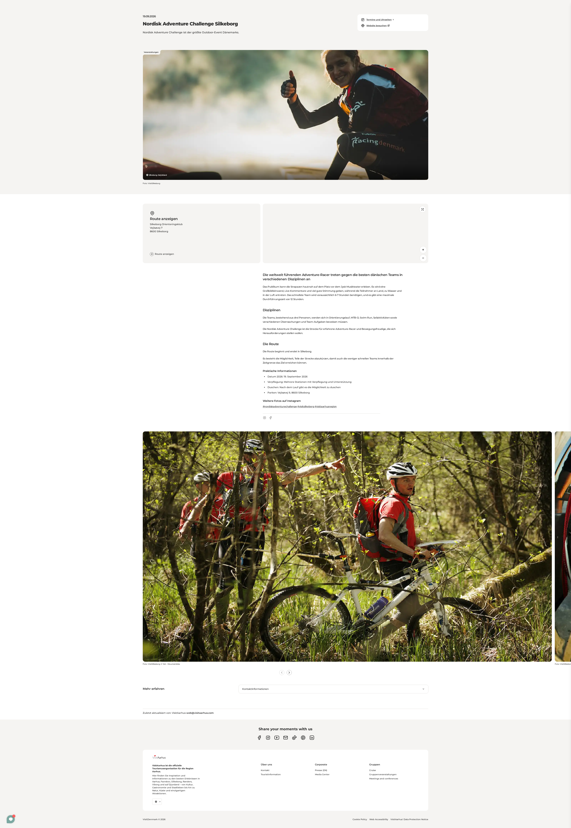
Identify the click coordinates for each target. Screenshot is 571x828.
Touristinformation (271, 774)
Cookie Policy (360, 819)
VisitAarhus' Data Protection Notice (409, 819)
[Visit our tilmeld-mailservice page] (285, 737)
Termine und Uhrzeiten (379, 19)
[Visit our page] (268, 737)
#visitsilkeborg (305, 406)
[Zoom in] (423, 249)
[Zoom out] (423, 258)
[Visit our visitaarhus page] (259, 737)
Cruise (372, 770)
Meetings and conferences (383, 778)
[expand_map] (422, 209)
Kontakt (265, 770)
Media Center (322, 774)
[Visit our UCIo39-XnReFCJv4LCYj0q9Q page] (276, 737)
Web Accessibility (378, 819)
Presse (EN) (321, 770)
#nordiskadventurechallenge (280, 406)
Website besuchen (376, 25)
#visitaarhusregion (326, 406)
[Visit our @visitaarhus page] (294, 737)
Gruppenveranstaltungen (383, 774)
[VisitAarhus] (161, 757)
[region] (345, 233)
